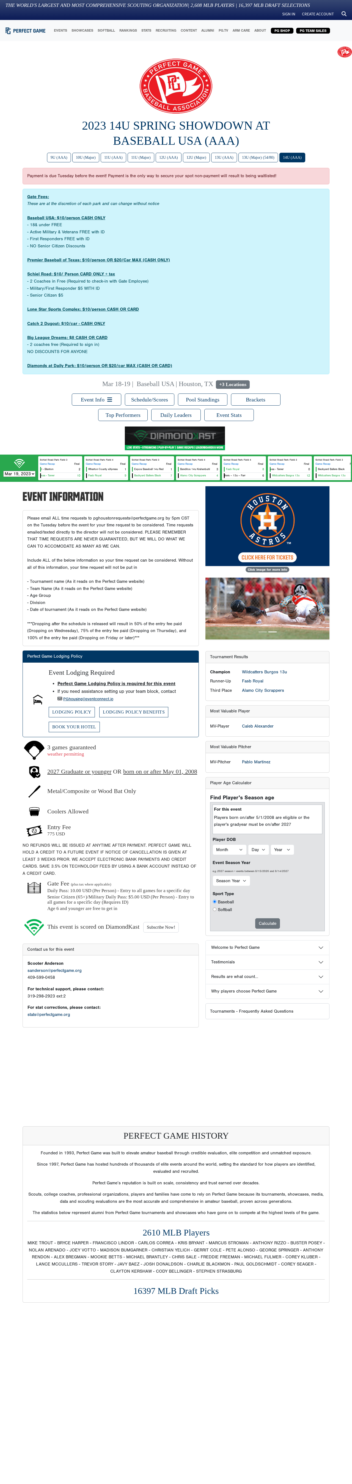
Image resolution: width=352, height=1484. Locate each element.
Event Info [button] (94, 400)
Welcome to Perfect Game (235, 947)
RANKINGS (128, 30)
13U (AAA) (224, 157)
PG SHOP (282, 31)
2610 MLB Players (176, 1232)
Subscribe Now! (161, 927)
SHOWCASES (82, 30)
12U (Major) (196, 157)
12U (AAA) (168, 157)
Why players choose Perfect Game (244, 991)
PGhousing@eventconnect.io (88, 699)
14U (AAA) (292, 157)
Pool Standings (202, 400)
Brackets (255, 400)
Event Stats (229, 415)
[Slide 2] (272, 632)
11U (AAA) (113, 157)
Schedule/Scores (149, 400)
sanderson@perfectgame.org (55, 970)
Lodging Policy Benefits (133, 712)
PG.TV (223, 30)
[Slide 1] (262, 632)
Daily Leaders (176, 415)
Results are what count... (234, 976)
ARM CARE (241, 30)
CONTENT (189, 30)
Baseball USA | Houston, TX (175, 383)
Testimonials (223, 962)
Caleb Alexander (258, 726)
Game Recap (47, 464)
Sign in (288, 14)
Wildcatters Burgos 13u (264, 671)
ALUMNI (207, 30)
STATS (146, 30)
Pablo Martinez (256, 761)
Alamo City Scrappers (263, 690)
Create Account (318, 14)
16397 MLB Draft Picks (176, 1291)
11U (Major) (141, 157)
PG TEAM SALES (313, 31)
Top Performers (123, 415)
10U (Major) (86, 157)
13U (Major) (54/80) (258, 157)
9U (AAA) (59, 157)
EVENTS (60, 30)
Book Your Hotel (74, 727)
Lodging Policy (71, 712)
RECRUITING (166, 30)
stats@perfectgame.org (49, 1014)
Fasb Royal (252, 681)
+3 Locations (232, 384)
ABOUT (260, 30)
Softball (225, 909)
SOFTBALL (106, 30)
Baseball (226, 902)
